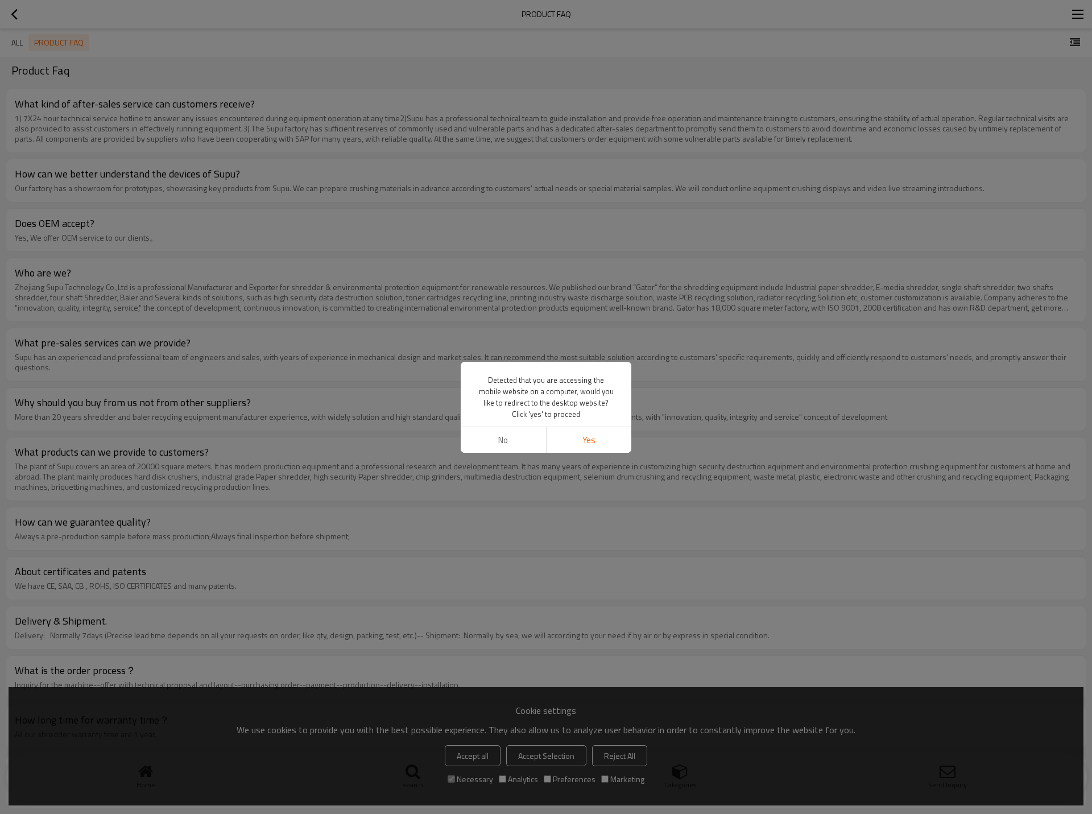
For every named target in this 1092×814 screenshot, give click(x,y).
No (503, 440)
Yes (588, 440)
